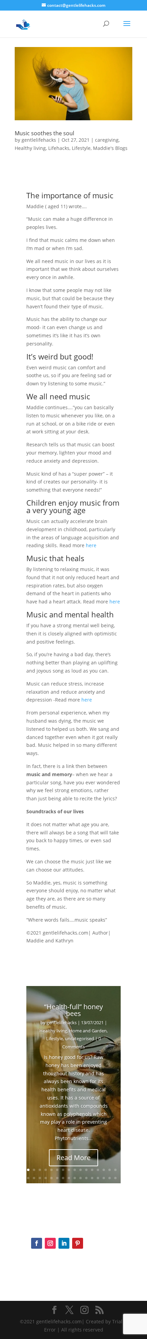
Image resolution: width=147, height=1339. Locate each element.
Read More (73, 1157)
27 (86, 1178)
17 (28, 1178)
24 (69, 1178)
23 (63, 1178)
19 (40, 1178)
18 (34, 1178)
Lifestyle (81, 148)
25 (75, 1178)
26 (80, 1178)
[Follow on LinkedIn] (63, 1243)
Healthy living (30, 148)
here (91, 545)
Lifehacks (58, 148)
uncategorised (79, 1038)
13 (98, 1170)
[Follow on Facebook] (36, 1243)
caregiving (107, 140)
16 (115, 1170)
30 (104, 1178)
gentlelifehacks (39, 140)
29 (98, 1178)
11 (86, 1170)
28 (92, 1178)
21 (51, 1178)
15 (109, 1170)
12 (92, 1170)
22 (57, 1178)
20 (45, 1178)
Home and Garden (88, 1031)
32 (115, 1178)
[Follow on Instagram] (50, 1243)
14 (104, 1170)
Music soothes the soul (44, 133)
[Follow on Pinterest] (77, 1243)
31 (109, 1178)
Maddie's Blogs (110, 148)
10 (80, 1170)
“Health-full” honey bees (73, 1010)
